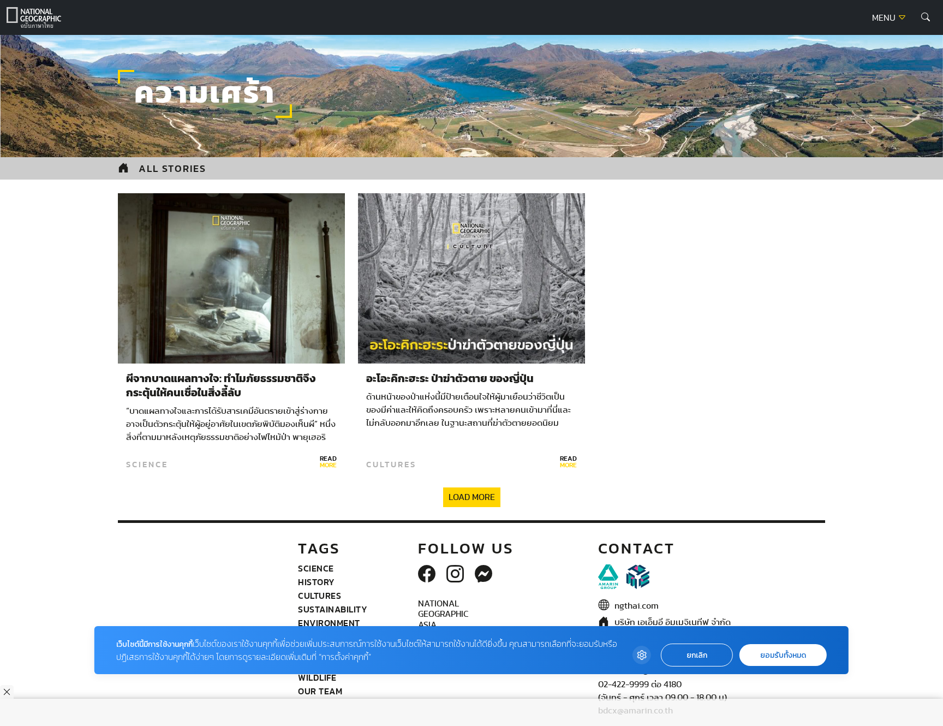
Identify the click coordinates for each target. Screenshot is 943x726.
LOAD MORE (472, 497)
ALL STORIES (172, 168)
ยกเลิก (697, 655)
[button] (925, 17)
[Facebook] (426, 575)
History (316, 581)
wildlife (317, 677)
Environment (329, 622)
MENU (885, 18)
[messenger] (483, 575)
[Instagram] (455, 575)
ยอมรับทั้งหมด (783, 655)
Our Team (320, 691)
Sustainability (332, 609)
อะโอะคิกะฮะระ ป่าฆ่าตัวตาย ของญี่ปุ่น (450, 378)
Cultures (391, 465)
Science (147, 465)
